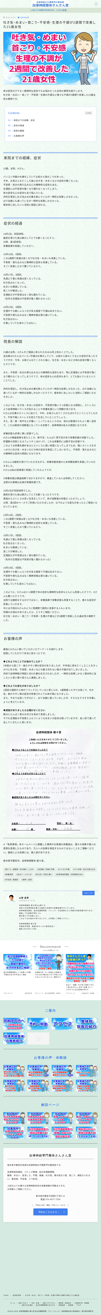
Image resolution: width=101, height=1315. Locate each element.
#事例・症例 (27, 880)
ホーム (12, 1303)
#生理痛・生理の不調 (45, 869)
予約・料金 (35, 1303)
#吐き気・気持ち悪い (44, 874)
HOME (6, 1295)
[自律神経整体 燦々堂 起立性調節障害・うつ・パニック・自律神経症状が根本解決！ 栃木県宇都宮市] (50, 3)
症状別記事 (24, 17)
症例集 (70, 1305)
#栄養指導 (9, 874)
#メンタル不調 (63, 869)
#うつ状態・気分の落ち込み (84, 869)
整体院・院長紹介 (65, 1303)
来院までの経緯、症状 (24, 120)
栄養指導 (62, 1305)
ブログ (78, 1305)
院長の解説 (19, 131)
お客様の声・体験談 (82, 1303)
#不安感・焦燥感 (11, 880)
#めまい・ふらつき (24, 874)
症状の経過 (19, 125)
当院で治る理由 (27, 1305)
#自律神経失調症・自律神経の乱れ (69, 874)
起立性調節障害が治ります (45, 1305)
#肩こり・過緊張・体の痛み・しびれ (19, 869)
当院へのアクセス (49, 1303)
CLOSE (88, 113)
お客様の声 (19, 136)
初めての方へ (23, 1303)
